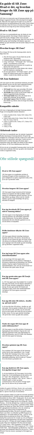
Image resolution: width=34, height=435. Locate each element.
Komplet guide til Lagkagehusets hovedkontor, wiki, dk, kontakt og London (16, 407)
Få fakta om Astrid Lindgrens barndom (21, 421)
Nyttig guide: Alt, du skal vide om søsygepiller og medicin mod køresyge (17, 398)
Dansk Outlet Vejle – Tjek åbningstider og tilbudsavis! (16, 426)
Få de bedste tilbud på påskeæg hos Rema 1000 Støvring (16, 415)
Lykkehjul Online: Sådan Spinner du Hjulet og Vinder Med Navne (16, 405)
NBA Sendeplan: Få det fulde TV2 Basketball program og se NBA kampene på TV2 (15, 425)
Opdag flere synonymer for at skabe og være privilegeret (16, 418)
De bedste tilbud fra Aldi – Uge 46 (18, 414)
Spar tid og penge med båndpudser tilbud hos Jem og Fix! (16, 428)
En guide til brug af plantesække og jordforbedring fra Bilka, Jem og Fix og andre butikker (15, 410)
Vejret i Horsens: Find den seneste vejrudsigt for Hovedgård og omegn (17, 431)
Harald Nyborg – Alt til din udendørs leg (16, 402)
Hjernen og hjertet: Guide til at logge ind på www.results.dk (16, 400)
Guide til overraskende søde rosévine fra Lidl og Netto (16, 403)
